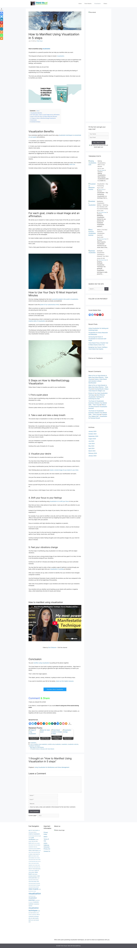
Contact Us (47, 851)
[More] (66, 723)
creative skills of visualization (37, 321)
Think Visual (101, 170)
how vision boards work (35, 866)
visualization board (32, 896)
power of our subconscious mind (49, 304)
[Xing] (52, 723)
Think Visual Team (102, 212)
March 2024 (91, 451)
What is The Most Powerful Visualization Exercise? (97, 406)
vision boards (33, 889)
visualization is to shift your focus (59, 501)
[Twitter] (32, 723)
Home (80, 3)
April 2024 (91, 448)
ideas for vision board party (34, 868)
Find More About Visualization (55, 689)
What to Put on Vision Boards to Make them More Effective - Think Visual (98, 377)
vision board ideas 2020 (34, 881)
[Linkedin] (35, 723)
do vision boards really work (34, 835)
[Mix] (46, 723)
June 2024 (91, 443)
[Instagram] (95, 315)
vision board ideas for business (34, 883)
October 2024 (92, 434)
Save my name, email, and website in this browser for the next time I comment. (53, 807)
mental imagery (31, 870)
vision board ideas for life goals (34, 885)
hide (38, 110)
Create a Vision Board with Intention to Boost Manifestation (97, 381)
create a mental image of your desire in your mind (64, 470)
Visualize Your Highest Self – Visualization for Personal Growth (97, 416)
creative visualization (34, 834)
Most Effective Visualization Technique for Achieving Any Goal (96, 396)
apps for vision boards (33, 830)
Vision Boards (87, 3)
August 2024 (92, 438)
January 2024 (92, 455)
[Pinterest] (1, 22)
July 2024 (91, 441)
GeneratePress (77, 945)
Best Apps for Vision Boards (37, 747)
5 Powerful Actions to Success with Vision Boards (42, 749)
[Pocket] (63, 723)
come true (72, 164)
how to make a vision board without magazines (35, 863)
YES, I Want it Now (98, 142)
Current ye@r (33, 815)
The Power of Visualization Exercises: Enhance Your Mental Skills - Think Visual (97, 402)
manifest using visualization (41, 663)
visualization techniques (34, 745)
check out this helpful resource (64, 681)
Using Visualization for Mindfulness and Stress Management (52, 767)
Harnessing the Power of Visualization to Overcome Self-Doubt (97, 338)
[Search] (106, 289)
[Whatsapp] (49, 723)
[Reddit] (41, 723)
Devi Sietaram (52, 647)
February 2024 (92, 453)
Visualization (97, 3)
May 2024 (91, 446)
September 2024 (93, 436)
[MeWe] (44, 723)
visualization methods (73, 744)
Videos (105, 3)
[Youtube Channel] (102, 315)
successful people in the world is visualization (65, 299)
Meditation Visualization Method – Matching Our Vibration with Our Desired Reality (102, 205)
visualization (46, 48)
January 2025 (92, 431)
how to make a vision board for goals (34, 854)
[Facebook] (30, 723)
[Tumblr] (55, 723)
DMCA (45, 836)
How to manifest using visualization (38, 744)
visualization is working (56, 569)
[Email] (60, 723)
